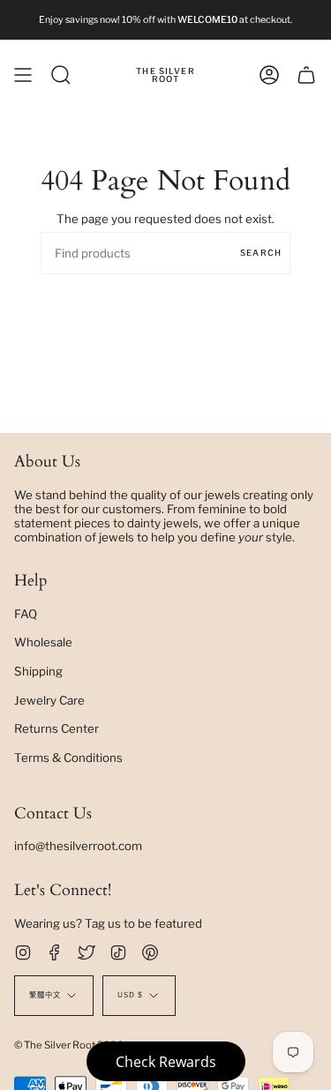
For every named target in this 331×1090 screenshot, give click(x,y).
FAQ (25, 614)
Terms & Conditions (68, 757)
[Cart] (306, 75)
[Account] (269, 75)
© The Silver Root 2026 (69, 1045)
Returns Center (56, 728)
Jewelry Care (49, 700)
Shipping (38, 671)
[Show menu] (23, 75)
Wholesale (43, 642)
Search (261, 253)
